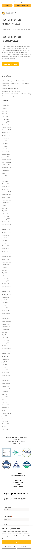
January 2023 (5, 221)
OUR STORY (18, 474)
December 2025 (6, 127)
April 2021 (5, 275)
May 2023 (4, 211)
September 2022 (6, 232)
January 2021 (5, 283)
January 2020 (5, 316)
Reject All (23, 546)
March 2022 (5, 246)
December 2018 (6, 348)
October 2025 (6, 132)
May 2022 (4, 243)
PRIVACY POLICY (18, 486)
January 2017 (5, 410)
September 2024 (6, 167)
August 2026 (5, 105)
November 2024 (6, 162)
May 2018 (4, 367)
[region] (16, 538)
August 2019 (5, 329)
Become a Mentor (22, 5)
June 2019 (4, 332)
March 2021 (5, 278)
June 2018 (4, 364)
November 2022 (6, 227)
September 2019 (6, 327)
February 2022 (6, 248)
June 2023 (4, 208)
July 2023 (4, 205)
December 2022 (6, 224)
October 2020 (6, 292)
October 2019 (6, 324)
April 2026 (5, 116)
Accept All (16, 542)
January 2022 (5, 251)
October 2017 (6, 386)
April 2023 (5, 213)
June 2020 (4, 302)
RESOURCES (18, 480)
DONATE (18, 484)
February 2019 (6, 343)
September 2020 (6, 294)
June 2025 (4, 143)
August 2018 (5, 359)
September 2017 (6, 389)
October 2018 (6, 354)
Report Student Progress (16, 2)
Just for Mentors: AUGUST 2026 (11, 91)
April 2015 (5, 429)
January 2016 (5, 426)
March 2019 (5, 340)
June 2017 (4, 397)
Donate (7, 5)
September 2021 (6, 262)
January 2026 (5, 124)
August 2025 (5, 138)
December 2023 (6, 192)
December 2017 (6, 380)
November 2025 (6, 130)
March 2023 (5, 216)
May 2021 (4, 273)
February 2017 (6, 407)
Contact (28, 2)
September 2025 (6, 135)
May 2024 (4, 178)
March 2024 (5, 184)
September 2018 (6, 356)
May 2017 (4, 399)
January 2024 (5, 189)
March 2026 (5, 119)
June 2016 (4, 416)
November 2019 (6, 321)
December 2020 (6, 286)
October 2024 (6, 165)
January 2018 (5, 378)
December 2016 (6, 413)
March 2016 (5, 424)
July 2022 (4, 238)
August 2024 (5, 170)
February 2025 (6, 154)
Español (5, 2)
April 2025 (5, 149)
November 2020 (6, 289)
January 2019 (5, 345)
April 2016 (5, 421)
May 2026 (4, 113)
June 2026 (4, 111)
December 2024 (6, 159)
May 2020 (4, 305)
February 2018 (6, 375)
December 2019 (6, 318)
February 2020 (6, 313)
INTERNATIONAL (18, 482)
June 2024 (4, 176)
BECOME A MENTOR (18, 478)
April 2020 (5, 308)
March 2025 (5, 151)
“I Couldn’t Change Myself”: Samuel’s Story (14, 81)
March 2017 (5, 405)
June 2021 (4, 270)
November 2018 (6, 351)
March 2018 (5, 372)
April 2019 (5, 337)
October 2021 (6, 259)
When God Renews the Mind (10, 88)
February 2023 (6, 219)
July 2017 (4, 394)
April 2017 (5, 402)
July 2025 (4, 140)
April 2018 (5, 370)
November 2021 (6, 256)
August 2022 (5, 235)
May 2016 (4, 418)
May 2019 (4, 335)
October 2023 (6, 197)
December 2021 (6, 254)
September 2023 (6, 200)
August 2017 (5, 391)
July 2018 (4, 362)
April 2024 (5, 181)
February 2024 (6, 186)
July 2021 (4, 267)
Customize (8, 546)
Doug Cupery (7, 29)
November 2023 (6, 194)
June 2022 (4, 240)
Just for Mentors (26, 29)
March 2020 (5, 310)
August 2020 (5, 297)
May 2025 (4, 146)
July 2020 (4, 300)
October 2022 (6, 230)
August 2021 (5, 265)
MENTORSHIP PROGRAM (18, 476)
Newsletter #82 (10, 64)
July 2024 (4, 173)
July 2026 (4, 108)
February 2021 (6, 281)
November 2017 (6, 383)
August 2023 (5, 203)
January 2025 (5, 157)
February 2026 (6, 122)
